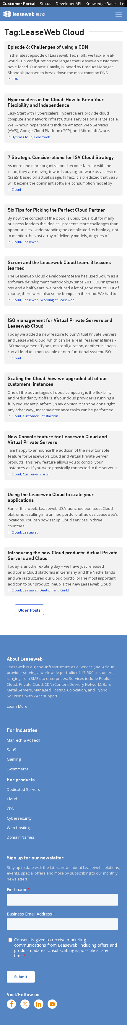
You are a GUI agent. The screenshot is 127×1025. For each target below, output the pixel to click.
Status (45, 3)
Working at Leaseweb (57, 300)
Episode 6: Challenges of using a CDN (48, 47)
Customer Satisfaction (40, 416)
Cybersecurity (19, 818)
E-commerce (18, 769)
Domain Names (20, 837)
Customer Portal (18, 3)
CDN (15, 79)
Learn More (17, 706)
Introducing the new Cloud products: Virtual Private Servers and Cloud (63, 555)
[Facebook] (11, 1004)
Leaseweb (42, 137)
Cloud (16, 189)
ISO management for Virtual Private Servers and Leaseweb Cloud (60, 323)
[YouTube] (52, 1004)
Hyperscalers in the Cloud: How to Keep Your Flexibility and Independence (56, 102)
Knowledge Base (101, 3)
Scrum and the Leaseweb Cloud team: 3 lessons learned (59, 265)
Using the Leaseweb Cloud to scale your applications (51, 497)
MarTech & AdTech (23, 740)
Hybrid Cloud (22, 137)
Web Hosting (18, 827)
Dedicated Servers (23, 789)
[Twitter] (25, 1004)
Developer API (68, 3)
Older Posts (29, 610)
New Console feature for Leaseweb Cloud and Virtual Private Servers (57, 439)
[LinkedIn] (38, 1004)
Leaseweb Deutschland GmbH (47, 590)
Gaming (14, 759)
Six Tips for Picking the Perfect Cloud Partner (56, 210)
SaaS (11, 749)
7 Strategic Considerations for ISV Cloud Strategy (61, 157)
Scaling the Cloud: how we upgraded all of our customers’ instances (57, 381)
